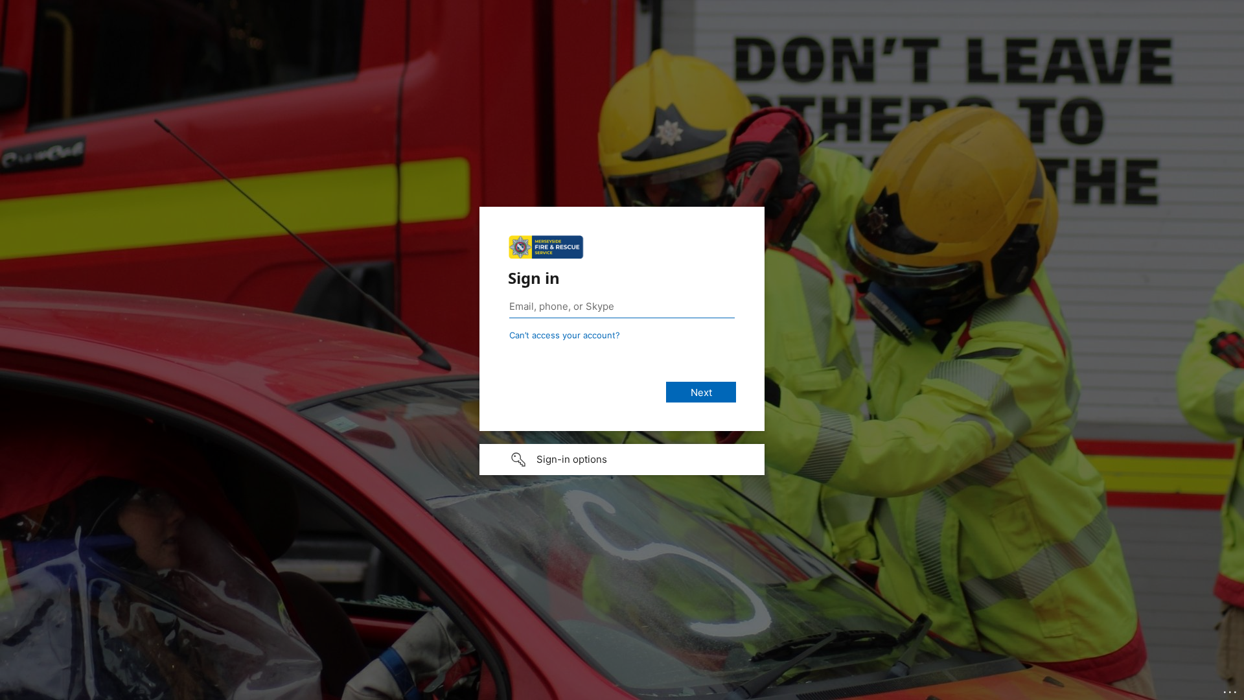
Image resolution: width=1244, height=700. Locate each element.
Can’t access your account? (564, 335)
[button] (622, 459)
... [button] (1231, 688)
